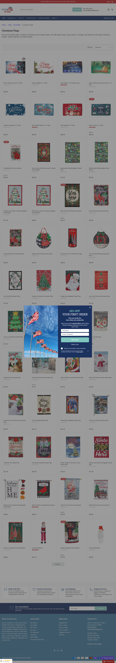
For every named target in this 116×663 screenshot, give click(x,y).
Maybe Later (75, 344)
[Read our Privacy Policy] (88, 351)
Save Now (75, 340)
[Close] (90, 307)
